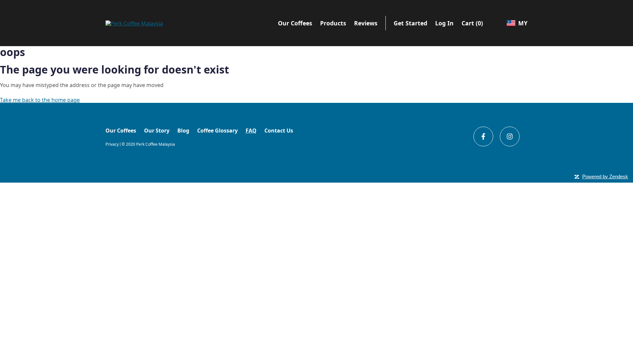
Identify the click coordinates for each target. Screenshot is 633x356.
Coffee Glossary (217, 130)
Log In (444, 23)
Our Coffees (121, 130)
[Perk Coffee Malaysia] (134, 22)
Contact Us (278, 130)
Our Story (156, 130)
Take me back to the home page (40, 100)
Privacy (112, 144)
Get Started (410, 23)
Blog (183, 130)
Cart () (472, 23)
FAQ (251, 130)
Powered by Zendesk (605, 176)
